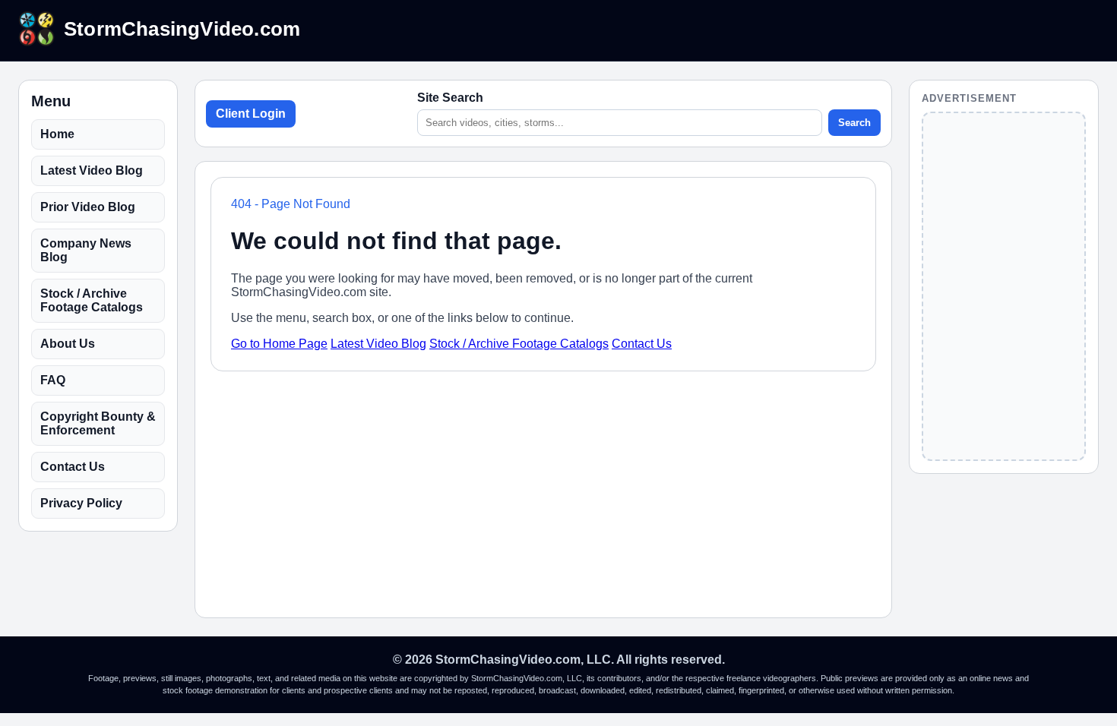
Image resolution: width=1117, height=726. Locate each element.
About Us (67, 343)
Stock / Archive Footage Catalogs (91, 300)
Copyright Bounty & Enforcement (98, 423)
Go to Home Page (279, 343)
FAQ (52, 380)
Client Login (251, 113)
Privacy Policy (81, 503)
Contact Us (72, 466)
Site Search (450, 97)
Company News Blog (85, 250)
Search (854, 122)
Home (57, 134)
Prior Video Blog (87, 206)
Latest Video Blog (91, 170)
